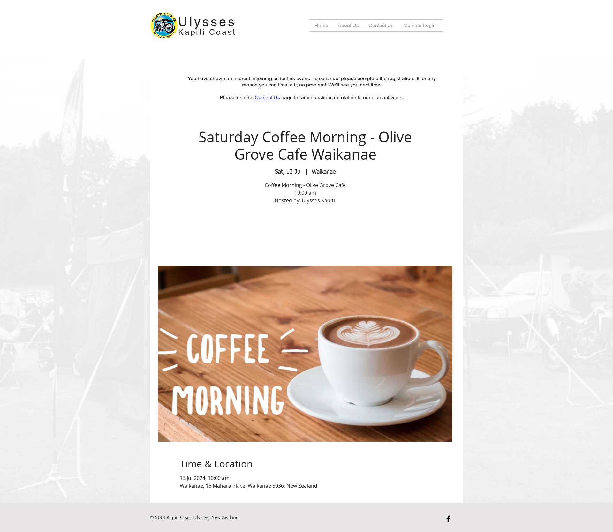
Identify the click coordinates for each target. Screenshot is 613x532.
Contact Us (267, 97)
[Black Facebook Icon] (448, 518)
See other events (305, 235)
